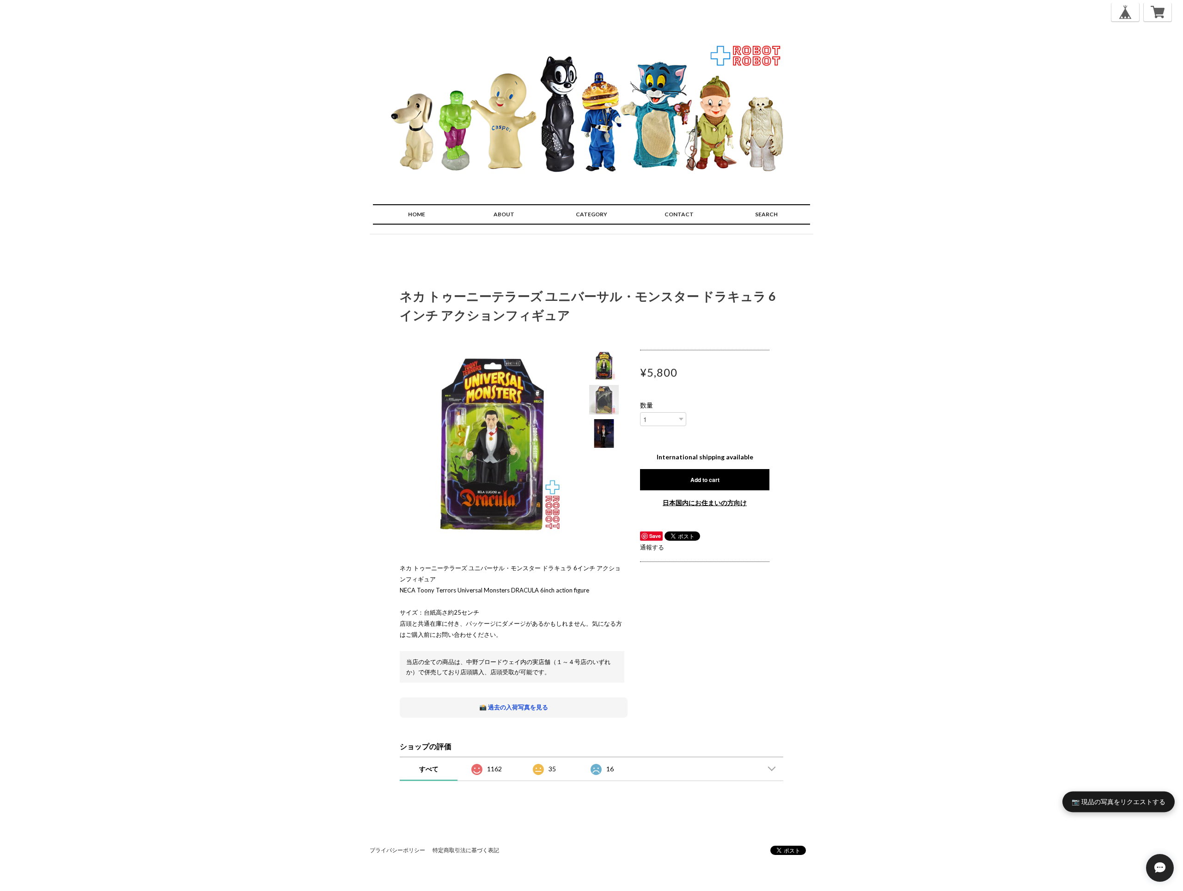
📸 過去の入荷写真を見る (513, 707)
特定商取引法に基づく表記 (466, 850)
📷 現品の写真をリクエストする (1118, 802)
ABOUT (504, 214)
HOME (416, 214)
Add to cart (705, 480)
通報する (652, 547)
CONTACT (679, 214)
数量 (646, 405)
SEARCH (766, 214)
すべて (429, 769)
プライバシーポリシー (397, 850)
